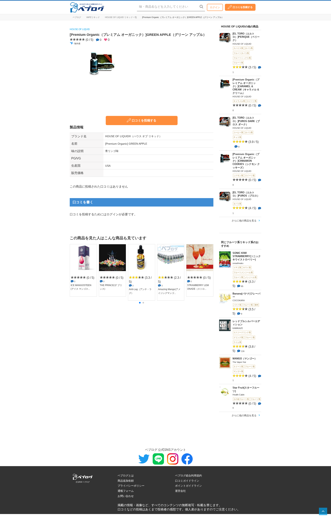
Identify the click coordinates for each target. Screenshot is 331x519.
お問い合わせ (126, 496)
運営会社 (180, 490)
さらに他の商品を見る (244, 220)
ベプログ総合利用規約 (188, 475)
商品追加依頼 (126, 480)
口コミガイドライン (187, 480)
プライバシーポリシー (131, 485)
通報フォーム (126, 490)
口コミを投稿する (243, 7)
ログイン (215, 7)
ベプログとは (126, 475)
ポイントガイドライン (188, 485)
